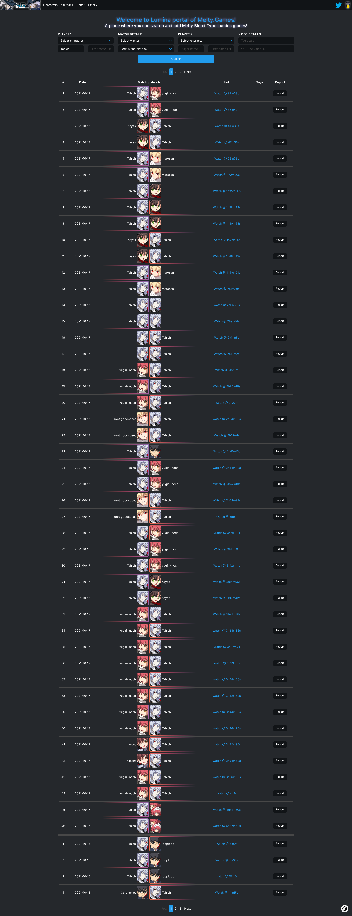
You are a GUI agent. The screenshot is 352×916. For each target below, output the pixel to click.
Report (280, 93)
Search (175, 59)
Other (91, 5)
